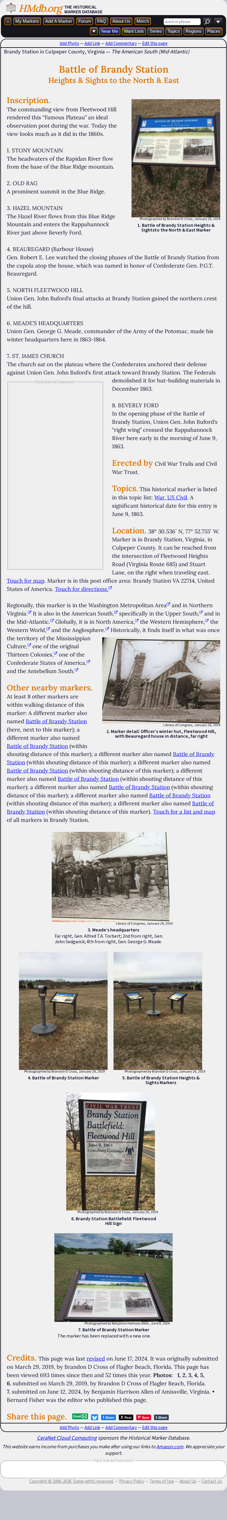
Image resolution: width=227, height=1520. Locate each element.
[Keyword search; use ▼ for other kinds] (207, 22)
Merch (143, 21)
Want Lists (134, 31)
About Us (121, 21)
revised (96, 1358)
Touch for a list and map (184, 811)
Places (213, 31)
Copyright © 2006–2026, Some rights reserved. (71, 1481)
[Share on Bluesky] (94, 1417)
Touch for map (25, 580)
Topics (174, 31)
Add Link (92, 43)
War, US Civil (170, 497)
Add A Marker (58, 21)
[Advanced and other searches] (218, 22)
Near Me (109, 31)
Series (156, 31)
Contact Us (212, 1481)
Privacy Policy (131, 1481)
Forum (84, 21)
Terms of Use (162, 1481)
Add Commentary (121, 43)
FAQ (101, 21)
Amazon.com (169, 1446)
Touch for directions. (81, 588)
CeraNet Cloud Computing (67, 1437)
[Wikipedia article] (168, 605)
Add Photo (69, 43)
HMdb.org (40, 8)
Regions (194, 31)
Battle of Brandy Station (56, 721)
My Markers (27, 21)
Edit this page (155, 43)
